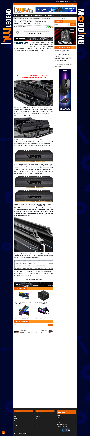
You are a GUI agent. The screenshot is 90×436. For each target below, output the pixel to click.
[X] (69, 4)
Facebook (38, 414)
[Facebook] (61, 4)
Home (15, 15)
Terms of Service (53, 435)
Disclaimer (28, 4)
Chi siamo (16, 4)
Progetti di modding (50, 15)
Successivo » (42, 331)
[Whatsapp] (48, 27)
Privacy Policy (43, 435)
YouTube (37, 423)
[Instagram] (64, 4)
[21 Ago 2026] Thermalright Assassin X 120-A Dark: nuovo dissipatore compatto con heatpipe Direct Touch (37, 18)
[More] (52, 27)
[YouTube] (72, 4)
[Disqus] (45, 353)
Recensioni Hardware (37, 15)
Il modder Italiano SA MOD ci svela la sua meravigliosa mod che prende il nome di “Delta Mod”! (64, 64)
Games (62, 1)
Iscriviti (50, 324)
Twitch (37, 418)
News (26, 15)
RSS (36, 425)
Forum (21, 15)
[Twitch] (66, 4)
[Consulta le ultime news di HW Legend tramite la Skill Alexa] (66, 430)
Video (59, 15)
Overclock (73, 1)
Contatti (22, 4)
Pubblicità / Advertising (62, 426)
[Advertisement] (33, 62)
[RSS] (75, 4)
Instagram (38, 416)
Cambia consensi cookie (62, 424)
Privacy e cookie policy (62, 422)
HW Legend (56, 1)
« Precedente (26, 331)
